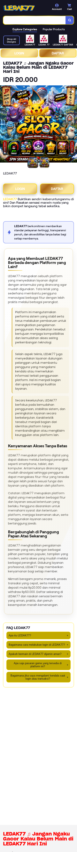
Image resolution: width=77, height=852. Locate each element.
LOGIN (19, 53)
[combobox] (34, 20)
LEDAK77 (10, 199)
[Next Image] (73, 124)
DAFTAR (58, 53)
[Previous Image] (3, 124)
